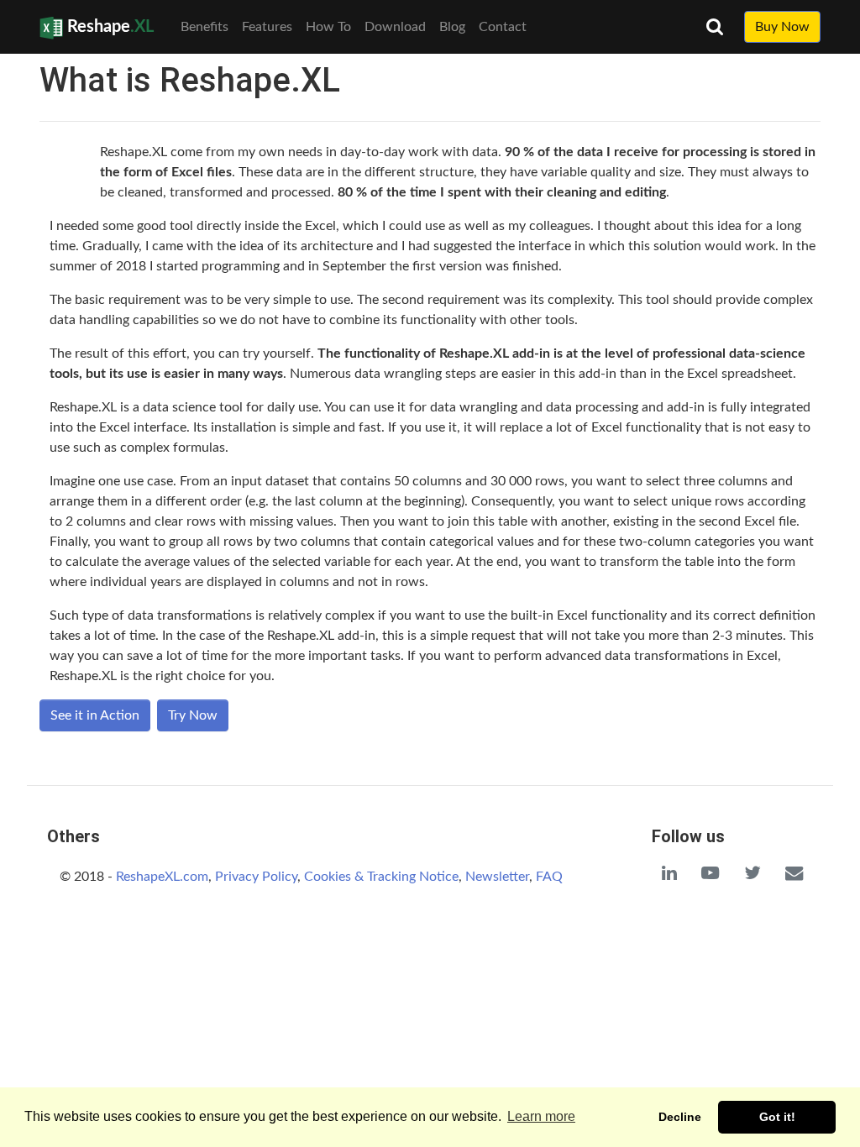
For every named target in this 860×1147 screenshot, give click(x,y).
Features (267, 27)
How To (328, 27)
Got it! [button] (777, 1116)
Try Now (193, 715)
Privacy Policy (256, 876)
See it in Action (94, 715)
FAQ (549, 876)
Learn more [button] (541, 1116)
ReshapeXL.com (162, 876)
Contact (503, 27)
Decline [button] (679, 1116)
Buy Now (782, 27)
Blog (452, 27)
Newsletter (497, 876)
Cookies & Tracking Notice (381, 876)
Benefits (204, 27)
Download (395, 27)
